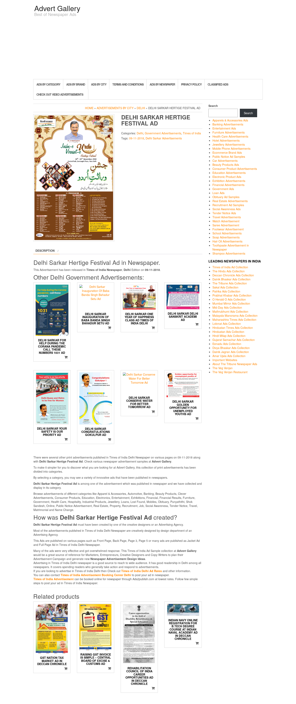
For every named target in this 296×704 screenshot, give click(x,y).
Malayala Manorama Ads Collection (235, 315)
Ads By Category (48, 84)
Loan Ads (218, 193)
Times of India (192, 133)
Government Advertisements (163, 133)
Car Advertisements (225, 161)
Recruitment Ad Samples (228, 205)
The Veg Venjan (222, 368)
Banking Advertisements (227, 124)
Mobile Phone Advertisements (231, 148)
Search (213, 106)
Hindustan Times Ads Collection (232, 328)
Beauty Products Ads (225, 165)
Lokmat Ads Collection (226, 324)
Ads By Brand (75, 84)
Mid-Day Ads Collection (227, 307)
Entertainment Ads (224, 128)
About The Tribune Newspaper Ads (234, 364)
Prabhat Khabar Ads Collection (231, 295)
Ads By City (98, 84)
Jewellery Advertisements (228, 144)
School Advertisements (227, 233)
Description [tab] (45, 251)
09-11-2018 (136, 138)
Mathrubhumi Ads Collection (230, 311)
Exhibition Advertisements (228, 181)
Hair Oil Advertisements (227, 241)
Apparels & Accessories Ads (230, 120)
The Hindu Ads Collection (228, 271)
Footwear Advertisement (228, 229)
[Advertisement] (148, 49)
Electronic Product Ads (226, 177)
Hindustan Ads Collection (228, 332)
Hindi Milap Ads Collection (228, 336)
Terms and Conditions (128, 84)
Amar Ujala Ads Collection (228, 356)
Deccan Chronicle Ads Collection (233, 275)
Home (89, 108)
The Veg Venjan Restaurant (229, 372)
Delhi (141, 108)
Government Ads (223, 189)
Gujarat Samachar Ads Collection (233, 340)
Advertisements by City (115, 108)
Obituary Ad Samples (225, 197)
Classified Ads (218, 84)
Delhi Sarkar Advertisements (164, 138)
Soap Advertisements (226, 237)
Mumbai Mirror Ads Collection (231, 303)
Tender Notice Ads (224, 213)
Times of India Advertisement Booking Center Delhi (96, 575)
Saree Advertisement (225, 225)
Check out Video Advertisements (59, 94)
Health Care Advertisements (230, 136)
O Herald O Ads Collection (229, 299)
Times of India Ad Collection (230, 267)
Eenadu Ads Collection (226, 344)
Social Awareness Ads (226, 209)
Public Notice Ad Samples (228, 157)
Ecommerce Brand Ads (227, 152)
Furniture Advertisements (228, 132)
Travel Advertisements (226, 217)
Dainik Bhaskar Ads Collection (231, 279)
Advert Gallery (57, 8)
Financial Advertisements (228, 185)
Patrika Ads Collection (226, 291)
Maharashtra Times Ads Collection (234, 320)
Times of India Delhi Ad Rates (141, 571)
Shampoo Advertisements (228, 253)
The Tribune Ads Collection (229, 283)
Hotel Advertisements (226, 140)
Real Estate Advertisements (230, 201)
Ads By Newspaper (162, 84)
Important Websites (224, 360)
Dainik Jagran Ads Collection (230, 352)
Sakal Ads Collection (225, 287)
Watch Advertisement (225, 221)
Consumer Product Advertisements (234, 169)
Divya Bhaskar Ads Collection (231, 348)
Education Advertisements (229, 173)
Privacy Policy (191, 84)
